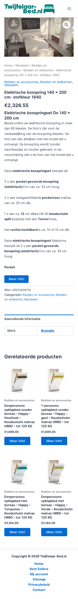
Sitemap (39, 579)
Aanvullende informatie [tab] (22, 319)
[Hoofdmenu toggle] (69, 8)
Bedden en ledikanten (38, 70)
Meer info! (16, 279)
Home (8, 65)
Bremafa (47, 331)
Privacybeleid (39, 585)
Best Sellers (39, 569)
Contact (39, 590)
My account (39, 574)
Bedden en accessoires (21, 82)
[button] (66, 25)
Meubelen (22, 65)
